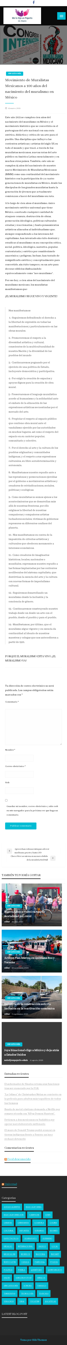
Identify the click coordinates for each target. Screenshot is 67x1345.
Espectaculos (11, 1238)
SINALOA (41, 1278)
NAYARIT (55, 1254)
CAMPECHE (34, 1215)
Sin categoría (14, 73)
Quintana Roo (55, 1270)
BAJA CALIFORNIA (33, 1207)
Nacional (40, 1254)
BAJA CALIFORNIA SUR (14, 1215)
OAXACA (25, 1262)
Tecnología (27, 1293)
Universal (11, 1184)
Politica (8, 1270)
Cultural (9, 1230)
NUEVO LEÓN (10, 1262)
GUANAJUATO (30, 1238)
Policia (54, 1262)
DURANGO (39, 1230)
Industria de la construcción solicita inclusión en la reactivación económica (29, 1006)
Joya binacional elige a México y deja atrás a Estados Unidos (31, 1052)
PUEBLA (21, 1270)
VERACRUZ (9, 1301)
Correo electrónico (15, 766)
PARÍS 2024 (40, 1262)
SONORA (28, 1285)
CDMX (48, 1215)
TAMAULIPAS (9, 1293)
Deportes (24, 1230)
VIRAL (22, 1301)
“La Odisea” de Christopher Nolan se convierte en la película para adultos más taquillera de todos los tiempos (33, 1099)
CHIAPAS (8, 1223)
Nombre (10, 749)
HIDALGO (8, 1246)
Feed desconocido (19, 1159)
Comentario (12, 701)
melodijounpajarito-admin (16, 1060)
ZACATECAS (50, 1301)
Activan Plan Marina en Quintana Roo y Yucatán (29, 960)
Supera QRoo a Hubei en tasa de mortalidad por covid (24, 914)
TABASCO (41, 1285)
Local (55, 1246)
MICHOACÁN (9, 1254)
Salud (7, 1278)
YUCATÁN (34, 1301)
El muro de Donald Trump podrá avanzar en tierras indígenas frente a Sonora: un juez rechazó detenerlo (29, 1135)
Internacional (25, 1246)
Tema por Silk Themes (33, 1340)
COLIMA (53, 1223)
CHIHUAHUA (23, 1223)
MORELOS (25, 1254)
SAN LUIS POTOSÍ (23, 1278)
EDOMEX (54, 1230)
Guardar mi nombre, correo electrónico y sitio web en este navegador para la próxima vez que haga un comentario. (32, 810)
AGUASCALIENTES (12, 1207)
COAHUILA (39, 1223)
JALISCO (42, 1246)
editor (7, 921)
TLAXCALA (43, 1293)
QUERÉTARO (36, 1270)
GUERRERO (47, 1238)
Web (7, 782)
